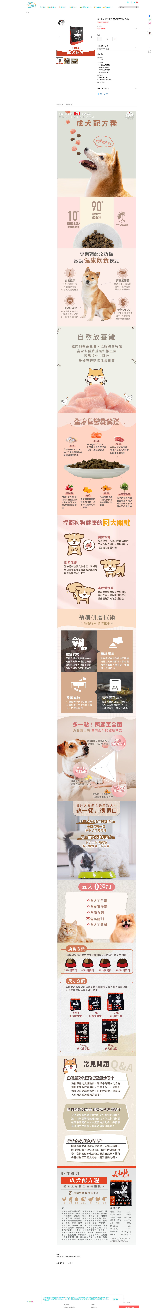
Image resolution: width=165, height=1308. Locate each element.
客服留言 (93, 1304)
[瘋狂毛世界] (31, 5)
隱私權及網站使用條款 (69, 1307)
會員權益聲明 (94, 1307)
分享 (100, 94)
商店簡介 (66, 1304)
